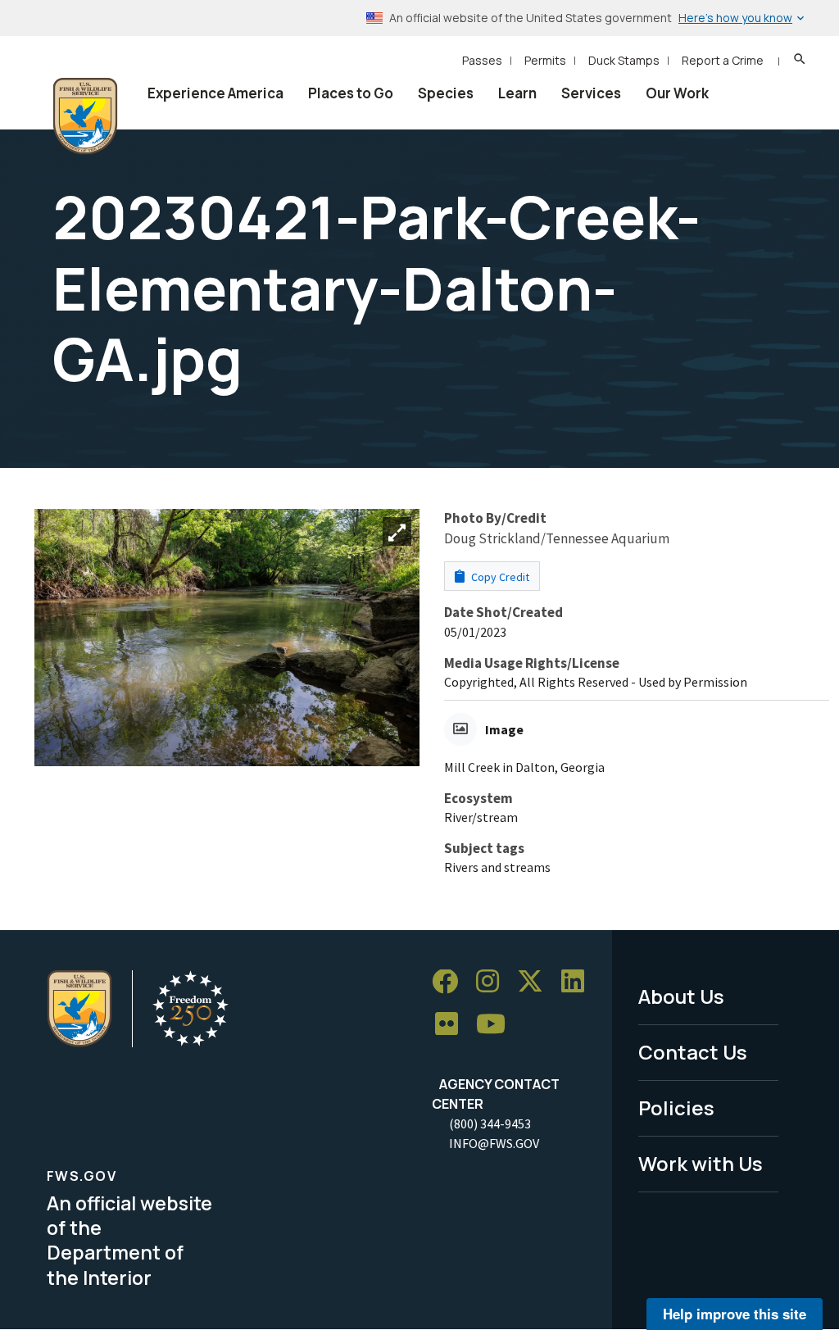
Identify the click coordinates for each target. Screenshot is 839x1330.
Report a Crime (723, 60)
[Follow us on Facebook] (450, 982)
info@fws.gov (494, 1143)
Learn (517, 93)
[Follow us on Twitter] (536, 982)
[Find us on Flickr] (452, 1024)
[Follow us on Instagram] (493, 982)
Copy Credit (499, 577)
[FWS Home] (85, 116)
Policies (676, 1107)
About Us (681, 996)
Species (446, 93)
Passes (482, 60)
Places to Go (350, 93)
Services (591, 93)
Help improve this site (734, 1313)
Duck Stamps (624, 60)
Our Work (677, 93)
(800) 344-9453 (490, 1123)
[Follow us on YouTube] (496, 1024)
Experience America (215, 93)
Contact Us (692, 1051)
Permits (545, 60)
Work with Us (700, 1163)
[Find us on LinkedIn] (578, 982)
